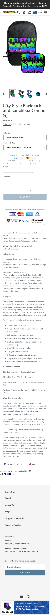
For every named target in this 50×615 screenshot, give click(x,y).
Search (8, 498)
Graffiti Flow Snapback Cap (27, 609)
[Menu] (45, 12)
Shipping (7, 124)
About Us (9, 504)
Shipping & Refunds (14, 518)
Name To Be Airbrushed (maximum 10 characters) (21, 161)
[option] (13, 94)
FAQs (7, 511)
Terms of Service (13, 524)
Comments (7, 176)
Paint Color (7, 133)
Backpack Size (9, 143)
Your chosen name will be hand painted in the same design (22, 165)
